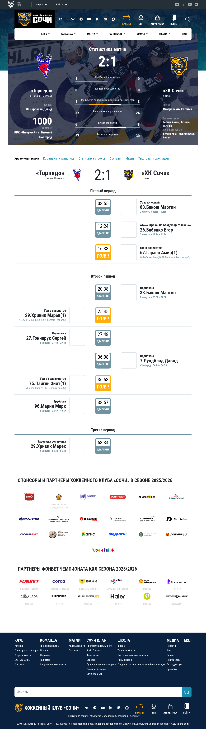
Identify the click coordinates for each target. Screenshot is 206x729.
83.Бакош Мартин (158, 207)
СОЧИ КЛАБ (96, 640)
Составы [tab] (116, 158)
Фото (169, 650)
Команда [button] (67, 33)
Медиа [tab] (130, 158)
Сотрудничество (23, 655)
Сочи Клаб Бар (95, 673)
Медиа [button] (163, 33)
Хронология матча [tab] (26, 158)
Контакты (19, 664)
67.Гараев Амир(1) (159, 252)
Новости (171, 645)
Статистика (75, 650)
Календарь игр (77, 645)
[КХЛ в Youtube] (190, 4)
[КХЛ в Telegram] (196, 4)
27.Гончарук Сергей (46, 338)
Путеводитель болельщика (101, 664)
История (18, 645)
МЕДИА (173, 640)
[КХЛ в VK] (177, 4)
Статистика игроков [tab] (92, 158)
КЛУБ (18, 640)
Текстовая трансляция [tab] (153, 158)
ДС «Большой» (22, 659)
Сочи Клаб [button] (116, 33)
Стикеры (91, 659)
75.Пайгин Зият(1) (47, 383)
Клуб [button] (44, 33)
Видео (170, 655)
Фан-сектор (93, 655)
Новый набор (124, 659)
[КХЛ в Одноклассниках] (183, 4)
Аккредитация (174, 664)
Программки (173, 659)
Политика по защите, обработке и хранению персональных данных (103, 716)
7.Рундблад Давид (159, 361)
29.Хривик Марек (48, 446)
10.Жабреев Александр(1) (176, 257)
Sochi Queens (94, 650)
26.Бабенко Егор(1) (150, 257)
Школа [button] (141, 33)
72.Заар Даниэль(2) (29, 320)
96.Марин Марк (50, 406)
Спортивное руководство (53, 664)
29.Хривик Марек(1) (45, 315)
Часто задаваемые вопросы (132, 655)
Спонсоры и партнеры (26, 650)
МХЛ (184, 33)
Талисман (45, 659)
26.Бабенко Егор (156, 230)
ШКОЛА (123, 640)
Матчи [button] (91, 33)
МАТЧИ (75, 640)
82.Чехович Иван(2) (55, 388)
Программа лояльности (99, 645)
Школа (121, 645)
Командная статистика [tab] (59, 158)
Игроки (44, 650)
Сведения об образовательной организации (141, 664)
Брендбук (172, 669)
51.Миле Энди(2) (34, 388)
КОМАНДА (48, 640)
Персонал (45, 655)
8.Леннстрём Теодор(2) (53, 320)
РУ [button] (61, 19)
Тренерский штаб (49, 645)
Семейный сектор (96, 669)
